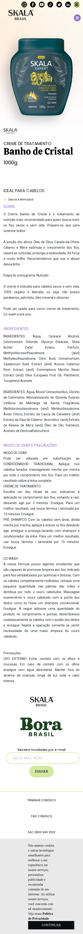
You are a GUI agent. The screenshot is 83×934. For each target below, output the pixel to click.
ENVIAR (41, 771)
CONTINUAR (51, 925)
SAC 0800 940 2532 (41, 832)
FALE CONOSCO (41, 816)
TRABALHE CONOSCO (41, 800)
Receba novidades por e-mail (41, 749)
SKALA (20, 15)
